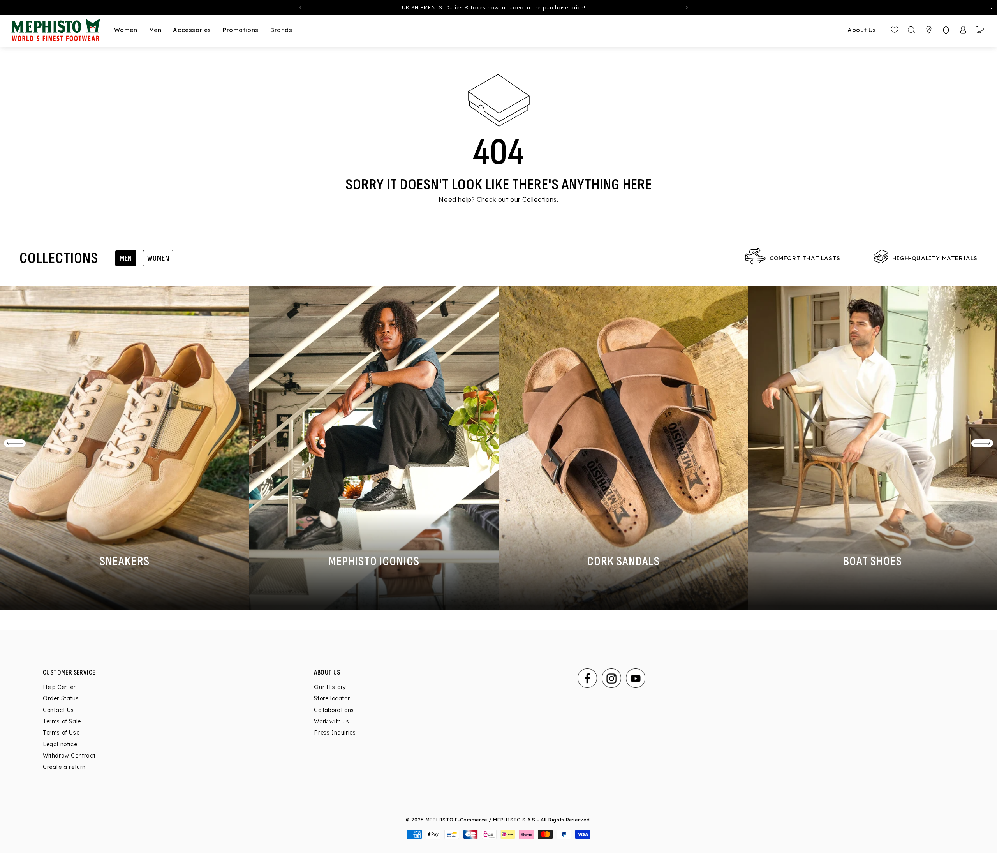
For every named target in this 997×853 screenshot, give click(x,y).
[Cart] (980, 30)
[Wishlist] (894, 30)
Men (126, 258)
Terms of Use (61, 732)
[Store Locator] (928, 30)
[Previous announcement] (300, 7)
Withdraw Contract (69, 755)
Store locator (332, 698)
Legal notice (60, 744)
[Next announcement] (687, 7)
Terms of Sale (62, 721)
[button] (946, 30)
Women (158, 258)
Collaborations (334, 710)
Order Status (61, 698)
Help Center (59, 687)
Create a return (64, 766)
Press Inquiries (335, 732)
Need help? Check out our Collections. (498, 199)
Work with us (331, 721)
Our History (330, 687)
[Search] (911, 30)
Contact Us (58, 710)
